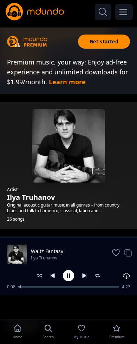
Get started (104, 41)
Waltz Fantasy (47, 251)
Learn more (67, 82)
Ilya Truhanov (44, 258)
